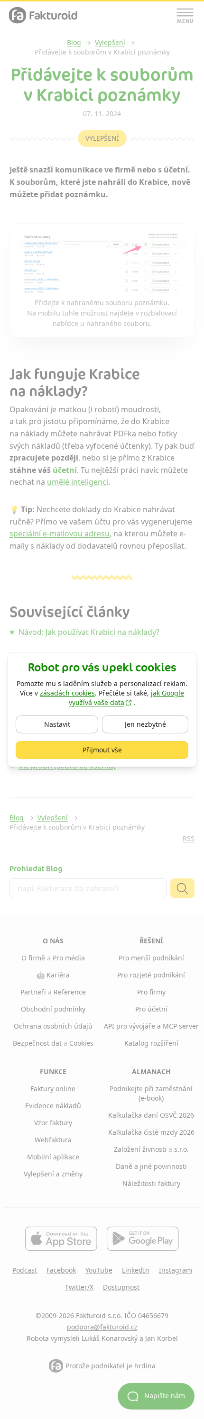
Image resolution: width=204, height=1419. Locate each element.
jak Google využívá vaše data (126, 697)
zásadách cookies (67, 692)
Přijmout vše (129, 749)
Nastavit (68, 724)
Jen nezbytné (156, 724)
